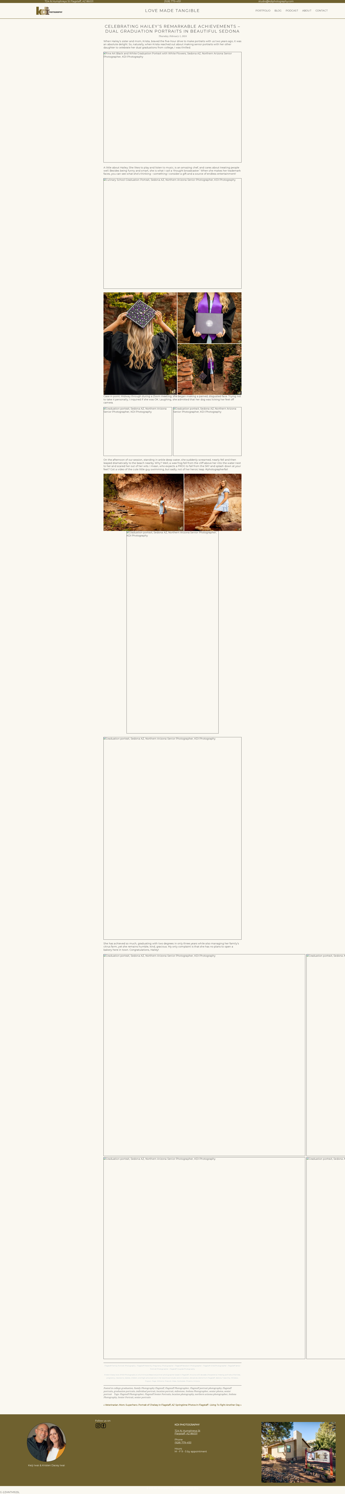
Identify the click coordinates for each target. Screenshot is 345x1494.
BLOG (278, 10)
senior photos (216, 1391)
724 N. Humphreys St (187, 1430)
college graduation (123, 1388)
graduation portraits (124, 1391)
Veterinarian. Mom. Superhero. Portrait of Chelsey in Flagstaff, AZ (140, 1405)
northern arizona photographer (211, 1394)
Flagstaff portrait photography (205, 1388)
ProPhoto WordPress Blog (185, 1488)
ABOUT (306, 10)
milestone (179, 1391)
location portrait (164, 1391)
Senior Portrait (125, 1397)
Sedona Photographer (197, 1391)
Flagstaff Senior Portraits (158, 1394)
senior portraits (142, 1397)
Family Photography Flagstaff (149, 1388)
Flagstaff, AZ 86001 (186, 1433)
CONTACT (321, 10)
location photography (183, 1394)
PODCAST (292, 10)
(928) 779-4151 (183, 1442)
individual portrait (145, 1391)
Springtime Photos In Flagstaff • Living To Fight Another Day (207, 1405)
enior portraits (204, 44)
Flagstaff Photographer (177, 1388)
